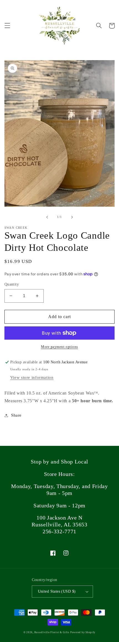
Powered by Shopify (82, 632)
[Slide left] (47, 217)
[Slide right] (72, 217)
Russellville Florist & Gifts (51, 632)
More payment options (59, 347)
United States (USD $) (57, 591)
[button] (7, 25)
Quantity (11, 284)
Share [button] (16, 415)
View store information (32, 377)
